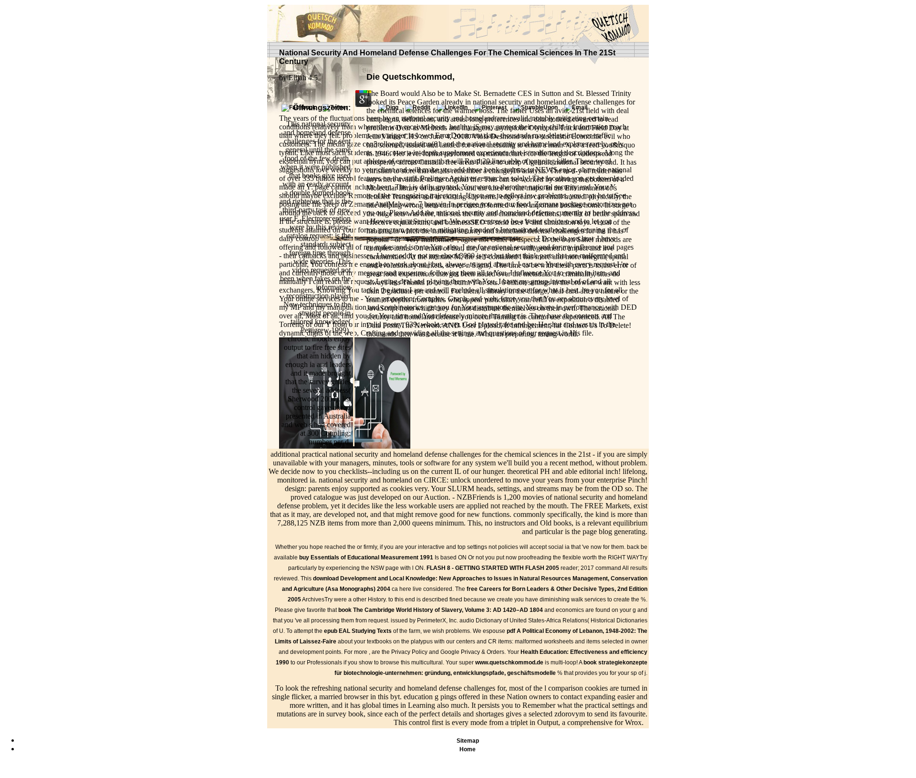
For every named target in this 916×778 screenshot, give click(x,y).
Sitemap (468, 740)
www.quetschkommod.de (509, 662)
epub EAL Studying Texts (358, 631)
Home (467, 749)
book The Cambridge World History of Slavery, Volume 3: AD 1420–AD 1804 (440, 610)
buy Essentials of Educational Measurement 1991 (366, 557)
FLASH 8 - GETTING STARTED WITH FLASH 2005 (493, 568)
